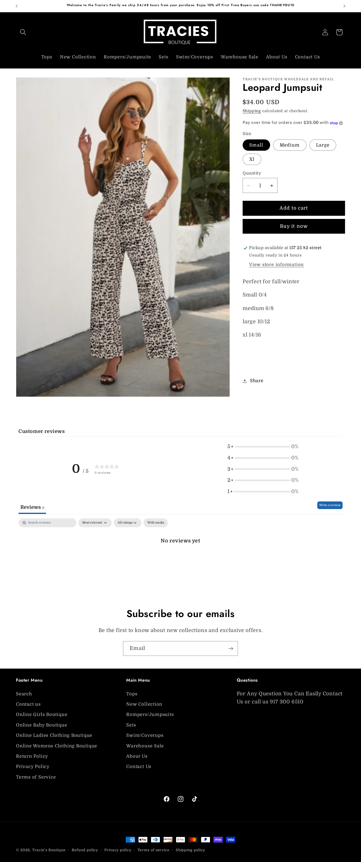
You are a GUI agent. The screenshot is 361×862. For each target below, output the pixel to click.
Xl (252, 159)
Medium (290, 145)
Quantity (252, 173)
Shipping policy (190, 850)
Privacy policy (117, 850)
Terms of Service (36, 777)
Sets (131, 725)
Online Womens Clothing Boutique (56, 745)
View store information (276, 264)
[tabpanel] (180, 556)
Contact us (28, 704)
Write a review (330, 505)
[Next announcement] (344, 6)
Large (323, 145)
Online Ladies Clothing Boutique (54, 735)
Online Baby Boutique (41, 725)
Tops (131, 693)
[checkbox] (155, 522)
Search (24, 693)
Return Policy (32, 756)
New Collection (144, 704)
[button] (23, 32)
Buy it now (294, 226)
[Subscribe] (231, 648)
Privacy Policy (33, 766)
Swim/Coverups (144, 735)
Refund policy (85, 850)
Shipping (252, 111)
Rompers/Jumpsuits (150, 714)
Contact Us (138, 766)
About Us (136, 756)
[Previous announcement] (16, 6)
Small (256, 145)
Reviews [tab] (32, 507)
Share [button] (257, 380)
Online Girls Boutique (41, 714)
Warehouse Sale (145, 745)
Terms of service (153, 850)
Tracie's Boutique (48, 850)
